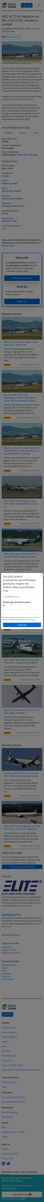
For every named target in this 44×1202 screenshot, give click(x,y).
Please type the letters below (16, 602)
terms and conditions (32, 617)
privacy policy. (30, 620)
